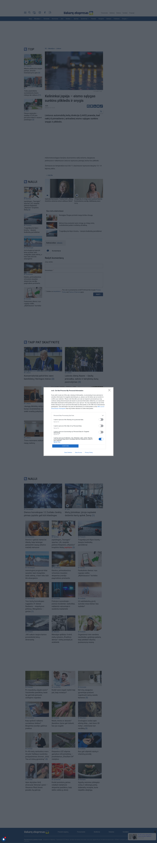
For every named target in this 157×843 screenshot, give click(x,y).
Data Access (78, 452)
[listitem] (78, 415)
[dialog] (78, 421)
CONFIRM (65, 446)
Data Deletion (68, 452)
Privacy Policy (89, 452)
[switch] (101, 419)
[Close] (110, 390)
